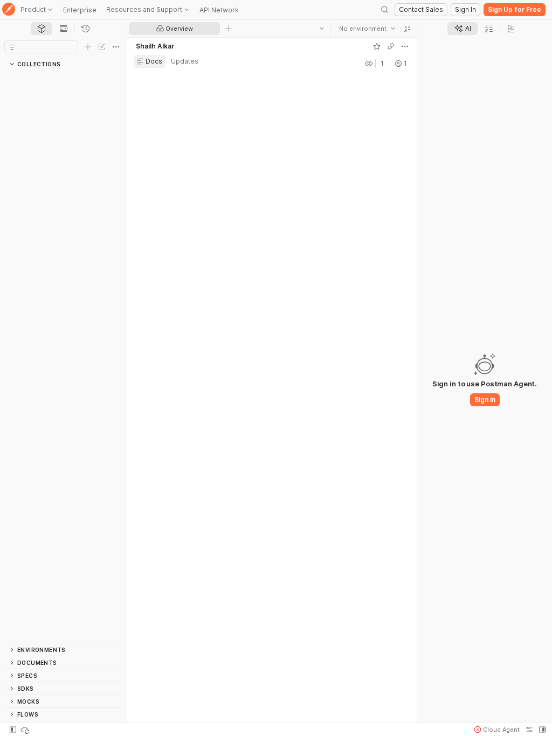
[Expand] (15, 77)
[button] (407, 28)
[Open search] (384, 9)
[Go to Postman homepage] (8, 10)
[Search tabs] (321, 28)
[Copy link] (390, 46)
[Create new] (87, 46)
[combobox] (367, 28)
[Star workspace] (376, 46)
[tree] (63, 357)
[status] (25, 729)
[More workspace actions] (404, 46)
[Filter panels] (11, 46)
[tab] (41, 28)
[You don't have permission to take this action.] (228, 28)
